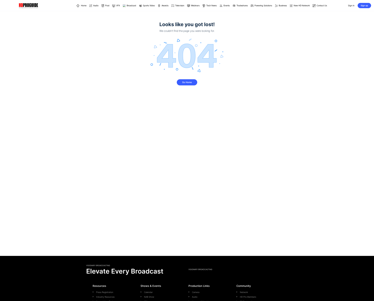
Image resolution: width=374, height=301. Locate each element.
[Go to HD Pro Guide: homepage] (28, 5)
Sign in (351, 5)
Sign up (364, 5)
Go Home (187, 82)
